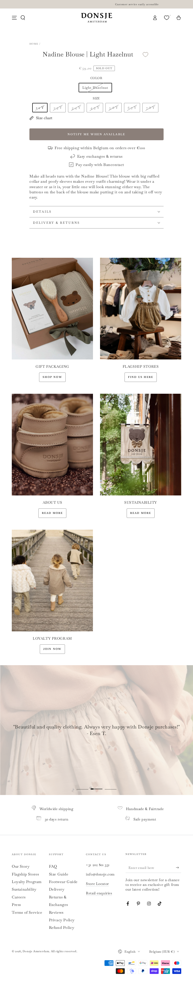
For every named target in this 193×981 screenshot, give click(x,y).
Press (16, 904)
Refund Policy (61, 927)
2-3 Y (58, 108)
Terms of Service (27, 912)
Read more (52, 513)
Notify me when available (96, 134)
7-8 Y (150, 108)
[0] (167, 18)
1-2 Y (40, 108)
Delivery (56, 889)
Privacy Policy (62, 920)
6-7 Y (132, 108)
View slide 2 (96, 786)
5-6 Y (113, 108)
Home (33, 43)
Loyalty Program (27, 881)
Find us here (140, 377)
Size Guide (58, 874)
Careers (18, 897)
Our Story (20, 866)
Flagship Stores (25, 874)
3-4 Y (76, 108)
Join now (52, 649)
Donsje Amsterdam (36, 951)
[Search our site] (23, 18)
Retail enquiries (99, 893)
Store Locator (97, 883)
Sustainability (24, 889)
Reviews (56, 912)
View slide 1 (82, 786)
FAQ (53, 866)
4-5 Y (94, 108)
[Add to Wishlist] (145, 54)
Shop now (52, 377)
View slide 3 (111, 786)
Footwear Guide (63, 881)
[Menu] (14, 18)
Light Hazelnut (95, 87)
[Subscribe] (178, 867)
